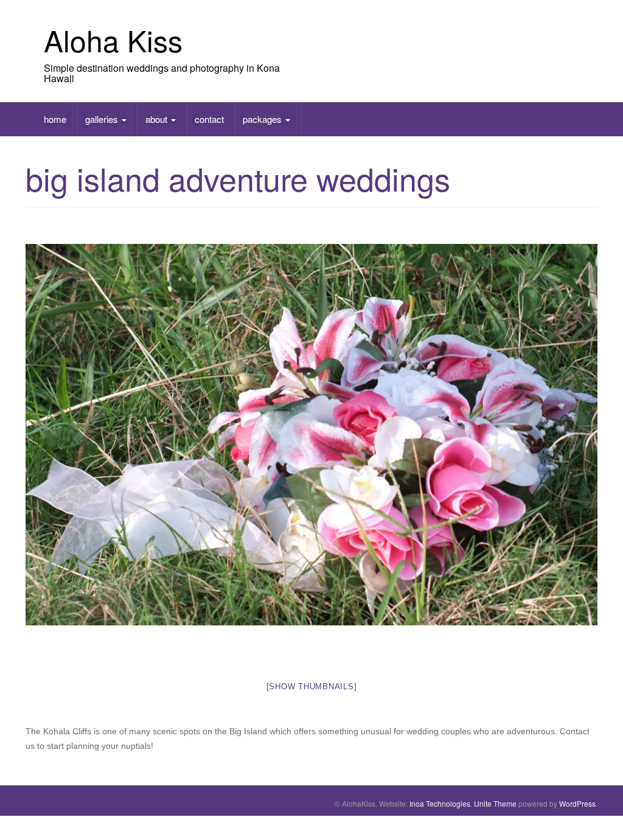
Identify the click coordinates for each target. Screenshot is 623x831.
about (157, 119)
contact (209, 119)
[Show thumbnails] (311, 686)
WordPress (577, 803)
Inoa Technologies (439, 803)
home (55, 119)
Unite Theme (495, 803)
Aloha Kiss (113, 40)
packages (263, 119)
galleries (102, 119)
